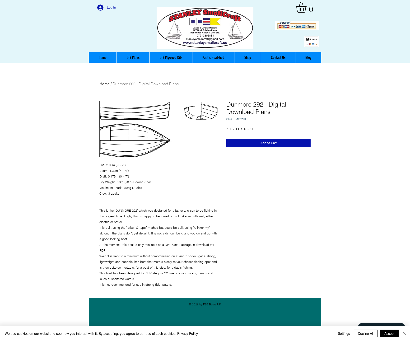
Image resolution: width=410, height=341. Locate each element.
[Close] (404, 333)
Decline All (365, 333)
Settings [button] (344, 333)
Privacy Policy (187, 333)
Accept (389, 333)
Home (104, 83)
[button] (307, 7)
